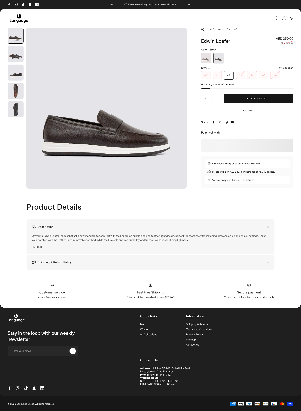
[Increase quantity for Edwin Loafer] (217, 98)
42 (228, 75)
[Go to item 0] (16, 36)
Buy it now (247, 110)
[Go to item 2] (16, 54)
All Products (215, 29)
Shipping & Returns (197, 324)
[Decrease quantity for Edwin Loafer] (205, 98)
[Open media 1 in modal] (106, 108)
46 (275, 75)
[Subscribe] (73, 351)
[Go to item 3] (16, 73)
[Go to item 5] (16, 109)
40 (205, 75)
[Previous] (111, 4)
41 (217, 75)
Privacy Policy (194, 334)
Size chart (288, 67)
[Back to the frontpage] (202, 29)
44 (252, 75)
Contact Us (192, 344)
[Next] (189, 4)
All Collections (148, 334)
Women (144, 329)
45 (263, 75)
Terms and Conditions (199, 329)
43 (240, 75)
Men (142, 324)
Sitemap (191, 339)
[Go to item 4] (16, 91)
